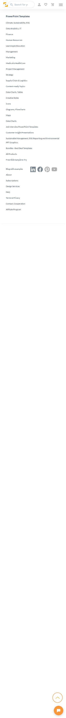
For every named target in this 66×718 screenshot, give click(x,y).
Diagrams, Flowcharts (15, 109)
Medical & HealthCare (15, 63)
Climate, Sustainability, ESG (18, 22)
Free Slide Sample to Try (16, 159)
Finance (9, 34)
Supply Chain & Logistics (16, 80)
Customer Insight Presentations (20, 132)
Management (12, 51)
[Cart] (52, 5)
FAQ (8, 192)
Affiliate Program (13, 209)
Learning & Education (15, 46)
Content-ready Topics (15, 86)
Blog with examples (14, 169)
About (9, 174)
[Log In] (39, 5)
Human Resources (14, 40)
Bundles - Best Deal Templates (19, 148)
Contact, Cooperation (15, 203)
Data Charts (11, 121)
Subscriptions (12, 180)
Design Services (13, 186)
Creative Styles (12, 98)
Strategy (9, 74)
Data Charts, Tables (14, 92)
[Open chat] (58, 710)
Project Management (15, 69)
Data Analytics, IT (13, 28)
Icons (8, 103)
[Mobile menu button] (61, 4)
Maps (8, 115)
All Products (11, 154)
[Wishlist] (45, 5)
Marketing (10, 57)
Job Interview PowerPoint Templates (22, 127)
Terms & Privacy (13, 198)
